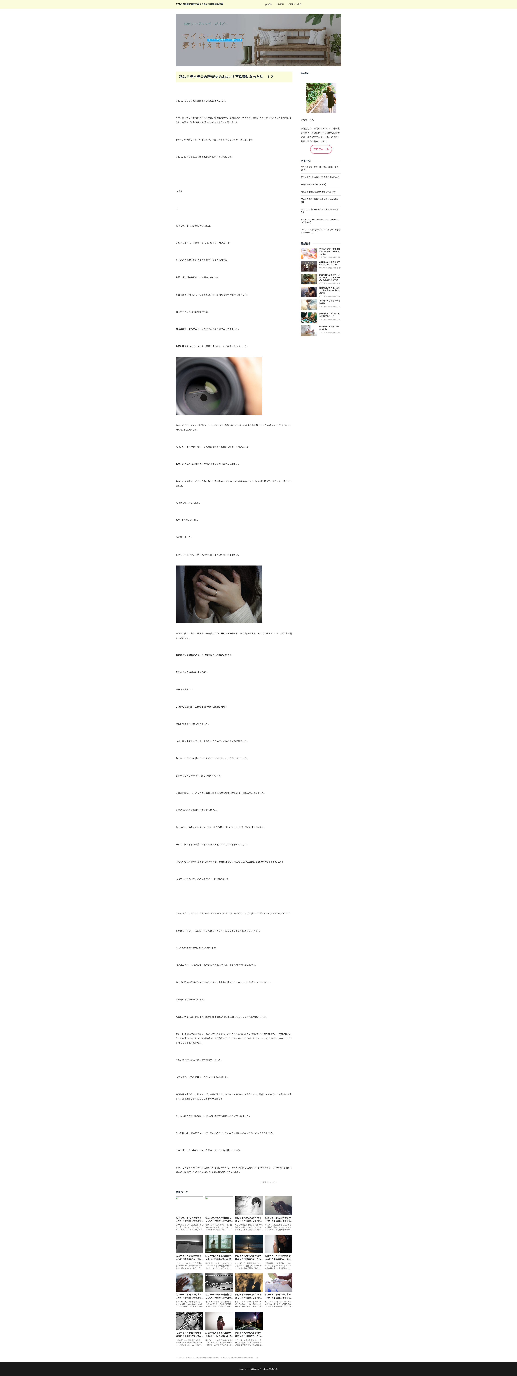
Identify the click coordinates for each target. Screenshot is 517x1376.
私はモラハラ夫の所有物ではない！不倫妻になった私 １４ (190, 1297)
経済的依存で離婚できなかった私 (329, 328)
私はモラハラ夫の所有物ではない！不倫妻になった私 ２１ (219, 1220)
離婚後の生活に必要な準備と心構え (334, 296)
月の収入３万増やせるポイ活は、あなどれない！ (329, 263)
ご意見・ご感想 (294, 4)
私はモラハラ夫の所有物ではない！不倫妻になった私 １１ (249, 1297)
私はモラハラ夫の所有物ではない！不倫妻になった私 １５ (279, 1259)
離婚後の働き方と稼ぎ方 (334, 268)
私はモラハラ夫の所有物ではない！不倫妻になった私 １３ (219, 1297)
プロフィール (321, 149)
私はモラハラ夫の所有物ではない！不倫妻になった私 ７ (249, 1336)
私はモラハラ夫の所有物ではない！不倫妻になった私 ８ (219, 1336)
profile (268, 4)
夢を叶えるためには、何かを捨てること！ (329, 315)
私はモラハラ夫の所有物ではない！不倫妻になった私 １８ (190, 1336)
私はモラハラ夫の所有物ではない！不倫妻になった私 (225, 40)
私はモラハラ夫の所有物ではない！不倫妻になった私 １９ (279, 1220)
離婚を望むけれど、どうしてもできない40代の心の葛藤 (329, 290)
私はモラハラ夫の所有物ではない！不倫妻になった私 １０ (190, 1259)
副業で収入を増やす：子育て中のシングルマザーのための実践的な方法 (329, 277)
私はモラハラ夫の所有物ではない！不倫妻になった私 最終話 (190, 1220)
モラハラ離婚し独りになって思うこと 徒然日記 (334, 257)
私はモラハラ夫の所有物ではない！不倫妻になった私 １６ (249, 1259)
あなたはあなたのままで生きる (329, 302)
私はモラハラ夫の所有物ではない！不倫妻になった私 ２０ (249, 1220)
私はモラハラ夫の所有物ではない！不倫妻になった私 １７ (219, 1259)
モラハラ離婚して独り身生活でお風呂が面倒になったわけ (329, 252)
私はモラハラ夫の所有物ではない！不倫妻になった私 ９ (279, 1297)
